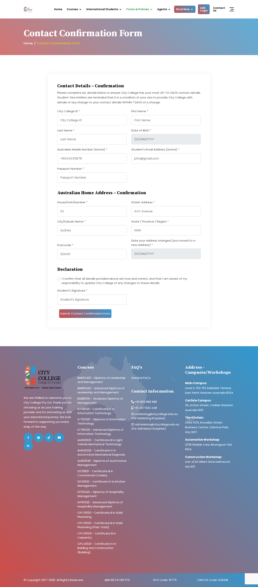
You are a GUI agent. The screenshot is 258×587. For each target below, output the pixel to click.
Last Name (65, 130)
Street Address (143, 202)
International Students (102, 9)
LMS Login (204, 9)
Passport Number (70, 169)
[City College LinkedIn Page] (28, 445)
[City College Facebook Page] (28, 437)
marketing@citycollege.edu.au (156, 414)
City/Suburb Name (71, 221)
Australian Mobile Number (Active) (82, 149)
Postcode (65, 245)
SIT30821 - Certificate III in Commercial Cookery (95, 473)
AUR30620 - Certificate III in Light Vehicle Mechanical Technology (100, 442)
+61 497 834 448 (145, 408)
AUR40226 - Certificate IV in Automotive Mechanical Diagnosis (101, 452)
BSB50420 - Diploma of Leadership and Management (101, 380)
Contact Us (219, 9)
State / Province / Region (150, 221)
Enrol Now (183, 9)
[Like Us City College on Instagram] (38, 437)
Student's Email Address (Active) (155, 149)
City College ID (68, 111)
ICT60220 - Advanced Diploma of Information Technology (100, 432)
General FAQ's (141, 378)
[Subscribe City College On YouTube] (59, 437)
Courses (72, 9)
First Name (139, 111)
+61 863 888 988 (145, 402)
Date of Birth (141, 130)
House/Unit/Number (72, 202)
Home (58, 9)
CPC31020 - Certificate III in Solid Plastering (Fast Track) (100, 525)
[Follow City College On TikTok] (48, 437)
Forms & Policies (137, 9)
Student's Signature (72, 290)
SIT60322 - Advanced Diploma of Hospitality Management (100, 504)
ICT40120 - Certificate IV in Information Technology (95, 411)
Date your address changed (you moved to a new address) (163, 243)
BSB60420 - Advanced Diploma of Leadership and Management (100, 390)
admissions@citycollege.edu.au (157, 424)
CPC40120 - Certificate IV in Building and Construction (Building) (96, 548)
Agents (162, 9)
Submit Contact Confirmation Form (85, 313)
